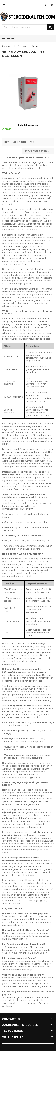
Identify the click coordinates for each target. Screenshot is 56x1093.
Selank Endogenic (28, 125)
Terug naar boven (38, 151)
